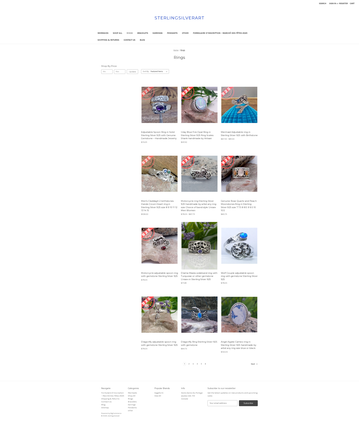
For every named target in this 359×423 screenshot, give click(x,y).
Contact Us (129, 40)
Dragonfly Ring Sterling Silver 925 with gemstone (199, 343)
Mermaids (103, 33)
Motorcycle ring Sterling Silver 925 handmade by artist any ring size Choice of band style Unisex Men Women (198, 206)
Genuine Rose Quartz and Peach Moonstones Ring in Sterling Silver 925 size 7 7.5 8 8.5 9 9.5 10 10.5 (239, 206)
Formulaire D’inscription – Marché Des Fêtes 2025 (220, 33)
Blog (142, 40)
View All (157, 396)
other (185, 33)
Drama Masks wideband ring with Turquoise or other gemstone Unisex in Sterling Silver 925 (199, 276)
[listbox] (159, 71)
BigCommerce (116, 413)
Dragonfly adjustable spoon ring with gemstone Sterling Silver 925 (159, 343)
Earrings (158, 33)
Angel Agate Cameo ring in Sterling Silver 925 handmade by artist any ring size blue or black (238, 344)
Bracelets (142, 33)
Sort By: (146, 71)
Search (322, 3)
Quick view (157, 100)
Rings (130, 33)
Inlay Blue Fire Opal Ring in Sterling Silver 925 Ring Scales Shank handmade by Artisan (197, 135)
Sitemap (105, 407)
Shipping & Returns (108, 40)
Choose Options (159, 110)
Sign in (332, 3)
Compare (158, 105)
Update (132, 71)
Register (343, 3)
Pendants (172, 33)
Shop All (117, 33)
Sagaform (158, 393)
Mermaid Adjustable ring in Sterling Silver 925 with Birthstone (239, 134)
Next (253, 364)
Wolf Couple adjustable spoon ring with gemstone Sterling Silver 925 (239, 276)
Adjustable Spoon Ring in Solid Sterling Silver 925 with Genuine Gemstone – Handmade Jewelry (159, 135)
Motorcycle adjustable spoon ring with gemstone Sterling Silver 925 (159, 275)
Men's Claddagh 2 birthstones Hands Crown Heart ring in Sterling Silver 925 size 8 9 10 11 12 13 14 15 (159, 206)
